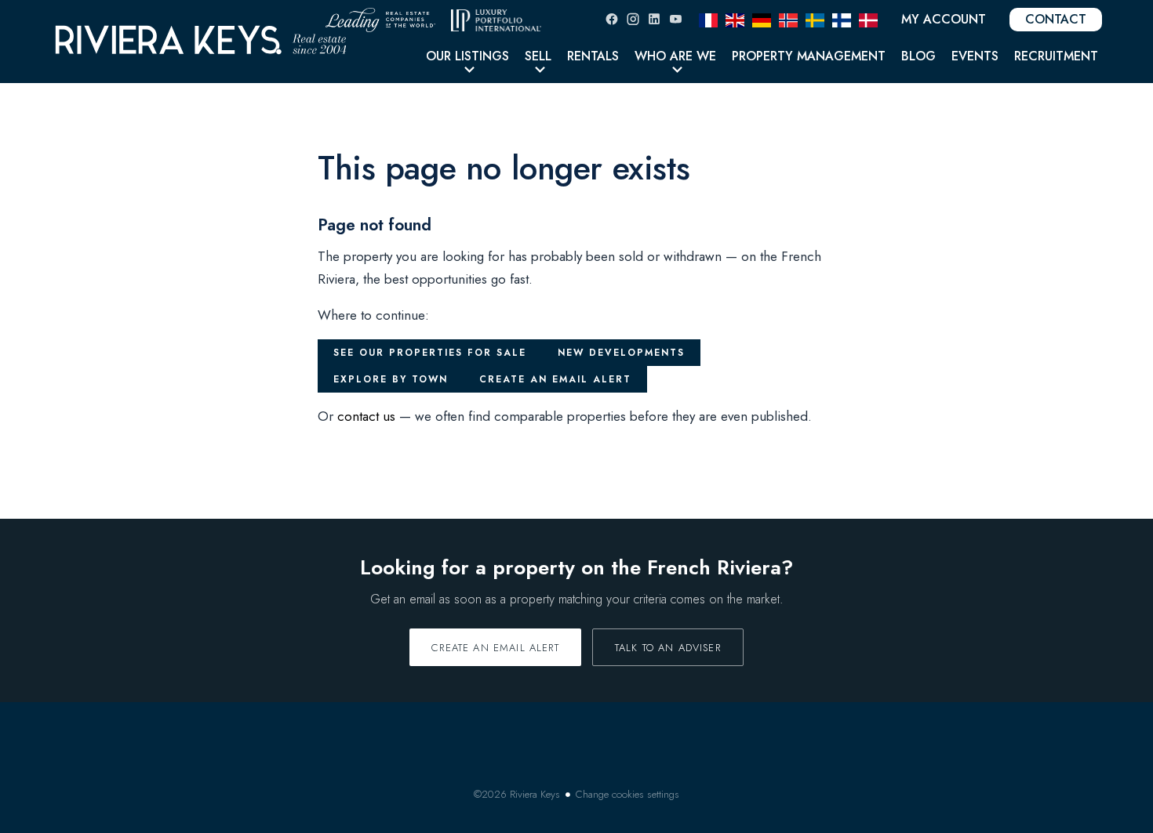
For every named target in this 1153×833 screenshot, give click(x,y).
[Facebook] (612, 19)
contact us (366, 416)
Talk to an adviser (668, 647)
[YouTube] (675, 19)
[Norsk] (788, 19)
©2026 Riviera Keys (517, 794)
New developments (621, 353)
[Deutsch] (761, 19)
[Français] (708, 19)
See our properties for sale (429, 353)
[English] (735, 19)
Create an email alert (555, 379)
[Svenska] (815, 19)
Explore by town (390, 379)
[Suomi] (841, 19)
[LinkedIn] (654, 19)
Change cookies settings (627, 794)
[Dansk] (868, 19)
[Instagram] (633, 19)
